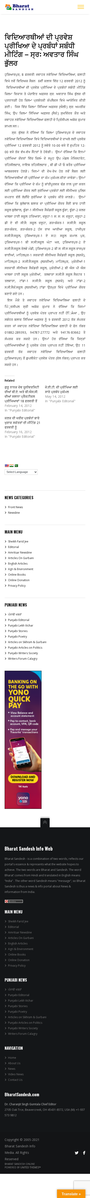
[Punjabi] (16, 465)
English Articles (17, 563)
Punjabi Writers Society (23, 653)
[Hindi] (11, 465)
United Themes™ (30, 1167)
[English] (7, 465)
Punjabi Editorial (18, 620)
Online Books (17, 575)
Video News (16, 1074)
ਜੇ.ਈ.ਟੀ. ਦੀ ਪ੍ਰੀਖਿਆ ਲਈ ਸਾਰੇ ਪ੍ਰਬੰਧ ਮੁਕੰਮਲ (61, 389)
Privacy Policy (17, 586)
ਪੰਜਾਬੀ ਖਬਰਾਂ (14, 614)
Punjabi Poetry (17, 636)
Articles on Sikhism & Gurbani (27, 642)
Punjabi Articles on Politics (25, 648)
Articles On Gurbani (21, 558)
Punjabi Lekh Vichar (20, 625)
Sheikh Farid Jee (18, 541)
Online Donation (19, 580)
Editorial (13, 547)
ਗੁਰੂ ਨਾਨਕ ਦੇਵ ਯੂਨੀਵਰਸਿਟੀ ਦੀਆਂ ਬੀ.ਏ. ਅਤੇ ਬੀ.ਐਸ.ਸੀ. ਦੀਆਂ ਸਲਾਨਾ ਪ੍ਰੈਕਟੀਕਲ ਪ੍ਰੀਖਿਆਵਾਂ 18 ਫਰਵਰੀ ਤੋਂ (22, 394)
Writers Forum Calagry (22, 659)
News (11, 1069)
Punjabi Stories (17, 631)
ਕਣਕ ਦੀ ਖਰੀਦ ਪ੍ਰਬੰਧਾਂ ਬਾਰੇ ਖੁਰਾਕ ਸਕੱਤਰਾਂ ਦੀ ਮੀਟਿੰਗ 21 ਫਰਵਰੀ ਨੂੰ (22, 422)
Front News (15, 507)
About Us (14, 1063)
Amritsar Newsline (20, 552)
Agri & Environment (20, 569)
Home (12, 1058)
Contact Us (15, 1080)
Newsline (14, 513)
